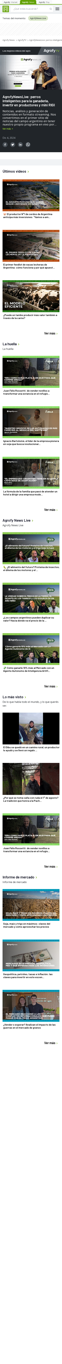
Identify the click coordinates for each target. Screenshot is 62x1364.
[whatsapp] (28, 144)
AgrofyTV (22, 40)
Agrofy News (9, 40)
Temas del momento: (14, 18)
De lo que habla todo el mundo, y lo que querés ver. (31, 703)
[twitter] (12, 144)
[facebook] (5, 144)
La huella (8, 349)
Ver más (7, 128)
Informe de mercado (15, 882)
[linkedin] (20, 144)
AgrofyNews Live (38, 18)
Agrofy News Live (13, 525)
